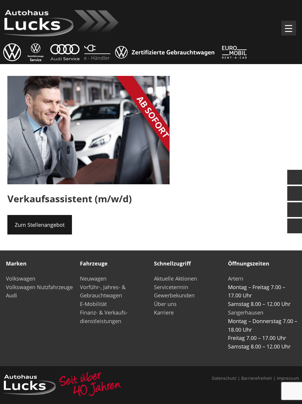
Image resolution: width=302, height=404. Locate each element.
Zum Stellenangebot (40, 224)
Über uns (165, 303)
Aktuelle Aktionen (175, 278)
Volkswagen (20, 278)
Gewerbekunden (174, 295)
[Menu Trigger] (288, 28)
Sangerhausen (245, 312)
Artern (235, 278)
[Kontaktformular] (294, 177)
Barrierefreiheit (256, 378)
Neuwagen (93, 278)
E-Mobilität (93, 303)
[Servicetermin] (294, 209)
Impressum (288, 378)
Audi (11, 295)
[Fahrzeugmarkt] (294, 193)
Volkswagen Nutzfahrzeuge (39, 287)
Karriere (164, 312)
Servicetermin (171, 287)
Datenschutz (224, 378)
